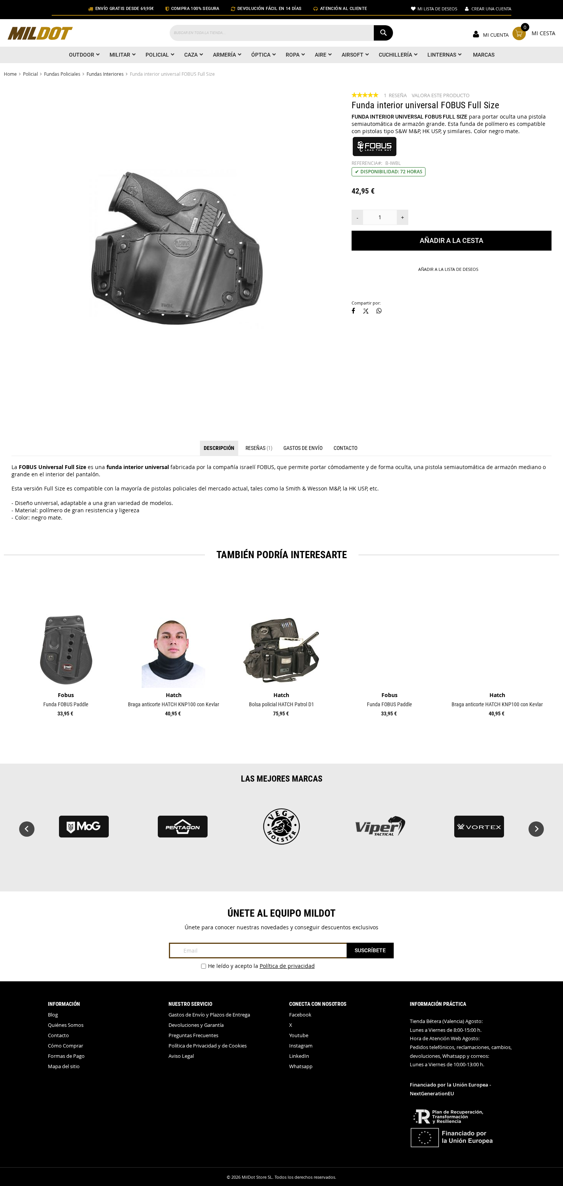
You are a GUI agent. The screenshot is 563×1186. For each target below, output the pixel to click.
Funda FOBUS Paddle (65, 704)
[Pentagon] (182, 830)
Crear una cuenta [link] (491, 8)
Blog (53, 1015)
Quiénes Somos (65, 1025)
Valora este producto (441, 95)
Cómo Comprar (65, 1046)
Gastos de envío (302, 448)
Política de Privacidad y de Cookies (208, 1046)
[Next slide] (536, 829)
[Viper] (380, 830)
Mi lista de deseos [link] (437, 8)
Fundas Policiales (62, 74)
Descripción (219, 448)
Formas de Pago (66, 1056)
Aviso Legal (181, 1056)
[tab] (219, 448)
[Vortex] (479, 830)
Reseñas (258, 448)
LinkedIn (299, 1056)
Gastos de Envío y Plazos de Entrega (209, 1015)
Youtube (298, 1035)
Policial (30, 74)
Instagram (301, 1046)
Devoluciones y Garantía (196, 1025)
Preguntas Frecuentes (193, 1035)
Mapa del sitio (64, 1066)
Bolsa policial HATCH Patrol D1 (281, 704)
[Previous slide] (26, 829)
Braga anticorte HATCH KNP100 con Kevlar (173, 704)
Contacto (345, 448)
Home (10, 74)
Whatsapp (301, 1066)
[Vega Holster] (281, 830)
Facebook (300, 1015)
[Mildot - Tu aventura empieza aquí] (40, 34)
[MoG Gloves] (83, 830)
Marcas (483, 55)
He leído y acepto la (261, 965)
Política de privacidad (287, 965)
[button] (353, 311)
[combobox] (281, 33)
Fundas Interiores (105, 74)
